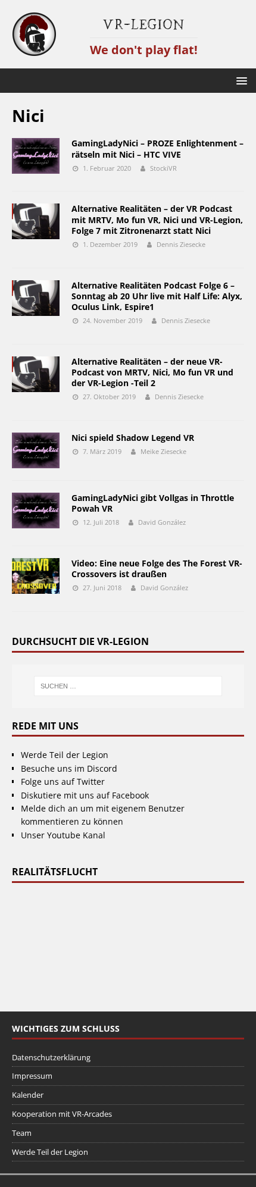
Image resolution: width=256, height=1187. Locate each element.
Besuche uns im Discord (69, 768)
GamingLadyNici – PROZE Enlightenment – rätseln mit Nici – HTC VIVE (157, 148)
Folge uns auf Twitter (63, 781)
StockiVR (163, 168)
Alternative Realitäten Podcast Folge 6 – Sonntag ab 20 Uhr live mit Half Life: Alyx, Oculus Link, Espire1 (156, 296)
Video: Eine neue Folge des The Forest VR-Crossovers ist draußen (156, 569)
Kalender (27, 1094)
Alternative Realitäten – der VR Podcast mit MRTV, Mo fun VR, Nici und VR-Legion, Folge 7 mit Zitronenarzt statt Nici (157, 219)
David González (162, 522)
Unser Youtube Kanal (63, 835)
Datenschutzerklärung (51, 1057)
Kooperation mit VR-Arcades (62, 1113)
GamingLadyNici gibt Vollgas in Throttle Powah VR (152, 503)
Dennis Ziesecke (181, 244)
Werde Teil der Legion (64, 754)
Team (22, 1133)
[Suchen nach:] (128, 686)
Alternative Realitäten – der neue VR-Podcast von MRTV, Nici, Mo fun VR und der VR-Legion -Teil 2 (152, 372)
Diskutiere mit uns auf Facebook (85, 795)
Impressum (32, 1075)
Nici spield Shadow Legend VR (132, 437)
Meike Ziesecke (163, 451)
